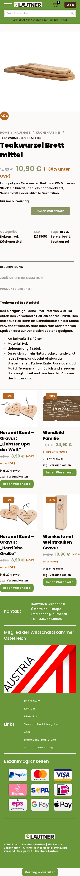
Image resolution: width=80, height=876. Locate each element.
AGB (27, 732)
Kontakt (29, 708)
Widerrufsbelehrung (38, 747)
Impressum (32, 701)
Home (4, 132)
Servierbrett (60, 236)
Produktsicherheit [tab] (16, 289)
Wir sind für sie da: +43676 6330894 (40, 20)
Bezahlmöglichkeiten (26, 761)
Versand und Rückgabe (41, 724)
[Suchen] (72, 13)
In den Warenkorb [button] (17, 484)
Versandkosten (17, 477)
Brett (64, 232)
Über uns (30, 716)
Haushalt (22, 132)
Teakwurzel (60, 242)
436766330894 (50, 619)
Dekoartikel (9, 236)
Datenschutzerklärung (40, 740)
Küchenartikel (48, 132)
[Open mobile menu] (8, 4)
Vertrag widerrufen (40, 872)
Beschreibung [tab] (11, 267)
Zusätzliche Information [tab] (21, 278)
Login (70, 4)
